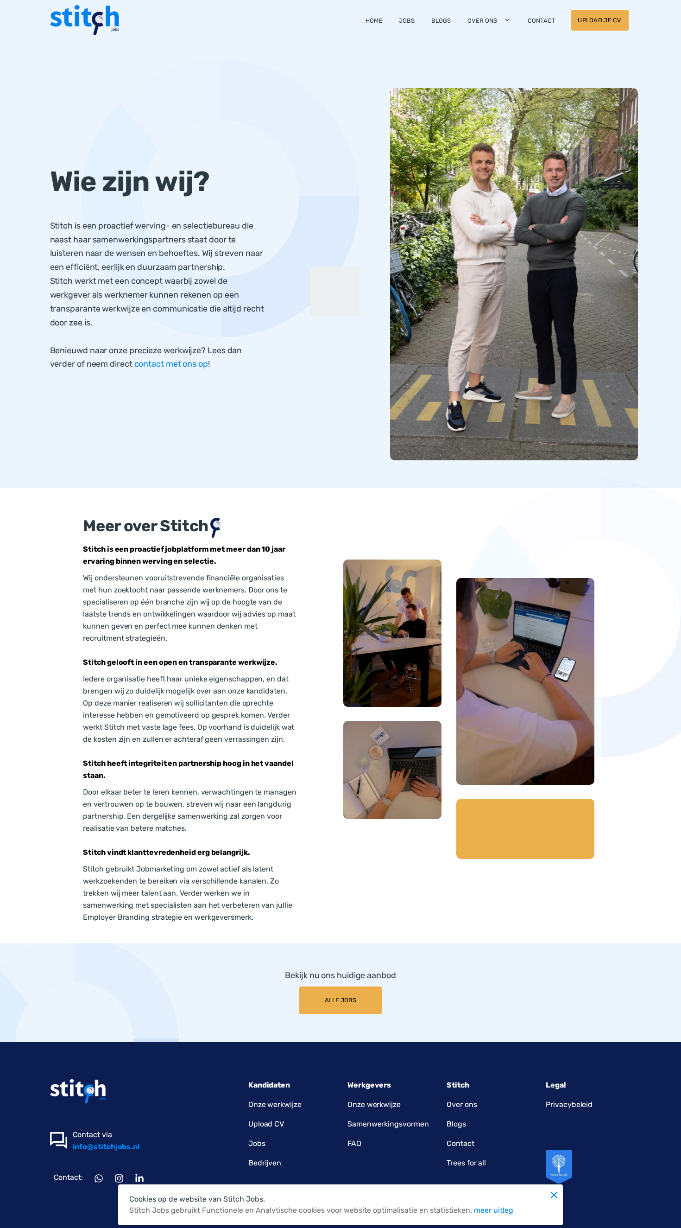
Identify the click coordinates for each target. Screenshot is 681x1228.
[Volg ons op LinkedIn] (139, 1177)
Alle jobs (340, 1000)
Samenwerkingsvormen (388, 1124)
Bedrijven (264, 1162)
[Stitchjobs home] (84, 20)
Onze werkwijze (275, 1104)
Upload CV (266, 1124)
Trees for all (466, 1162)
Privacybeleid (569, 1104)
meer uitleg (493, 1210)
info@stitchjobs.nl (106, 1146)
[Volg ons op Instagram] (119, 1177)
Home (374, 20)
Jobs (407, 20)
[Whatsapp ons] (98, 1177)
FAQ (354, 1143)
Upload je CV (599, 20)
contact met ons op (171, 364)
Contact (541, 20)
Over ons (482, 20)
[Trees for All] (559, 1166)
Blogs (441, 20)
